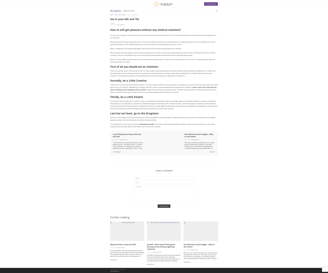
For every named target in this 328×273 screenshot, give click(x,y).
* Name (137, 178)
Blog (116, 15)
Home (111, 15)
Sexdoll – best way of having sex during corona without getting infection (161, 246)
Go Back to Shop (211, 4)
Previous (118, 152)
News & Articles (129, 11)
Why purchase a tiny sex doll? (123, 244)
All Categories (115, 11)
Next (211, 152)
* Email (137, 182)
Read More (113, 260)
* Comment (138, 186)
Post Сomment (164, 206)
